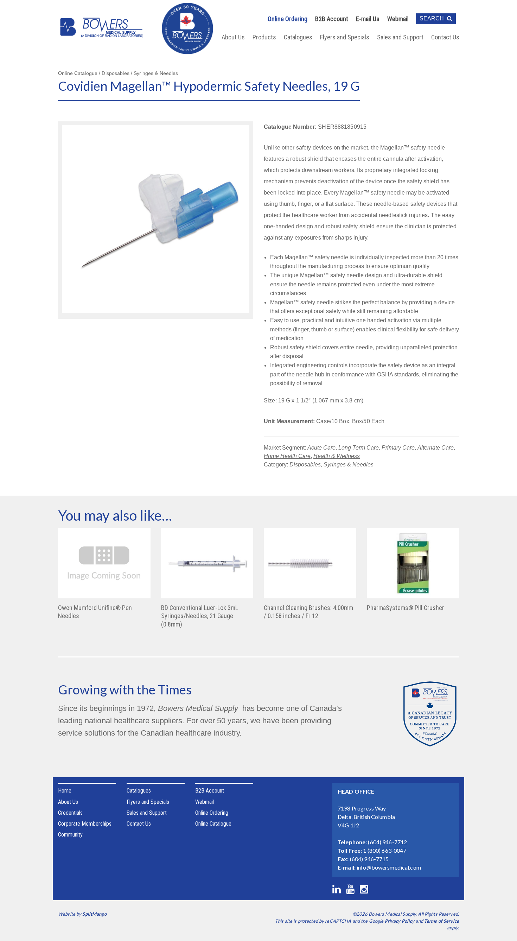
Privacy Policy (400, 921)
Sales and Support (400, 37)
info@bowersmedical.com (389, 867)
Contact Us (445, 37)
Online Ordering (287, 19)
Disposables (305, 465)
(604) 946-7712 (387, 842)
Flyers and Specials (344, 37)
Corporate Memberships (84, 823)
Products (264, 37)
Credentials (70, 812)
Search (432, 18)
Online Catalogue (213, 823)
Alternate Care (435, 448)
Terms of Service (441, 921)
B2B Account (331, 19)
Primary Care (398, 448)
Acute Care (321, 448)
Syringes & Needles (349, 465)
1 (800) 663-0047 (384, 850)
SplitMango (94, 914)
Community (70, 834)
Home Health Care (287, 456)
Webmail (398, 19)
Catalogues (298, 37)
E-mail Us (367, 19)
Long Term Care (358, 448)
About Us (233, 37)
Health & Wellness (336, 456)
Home (64, 790)
